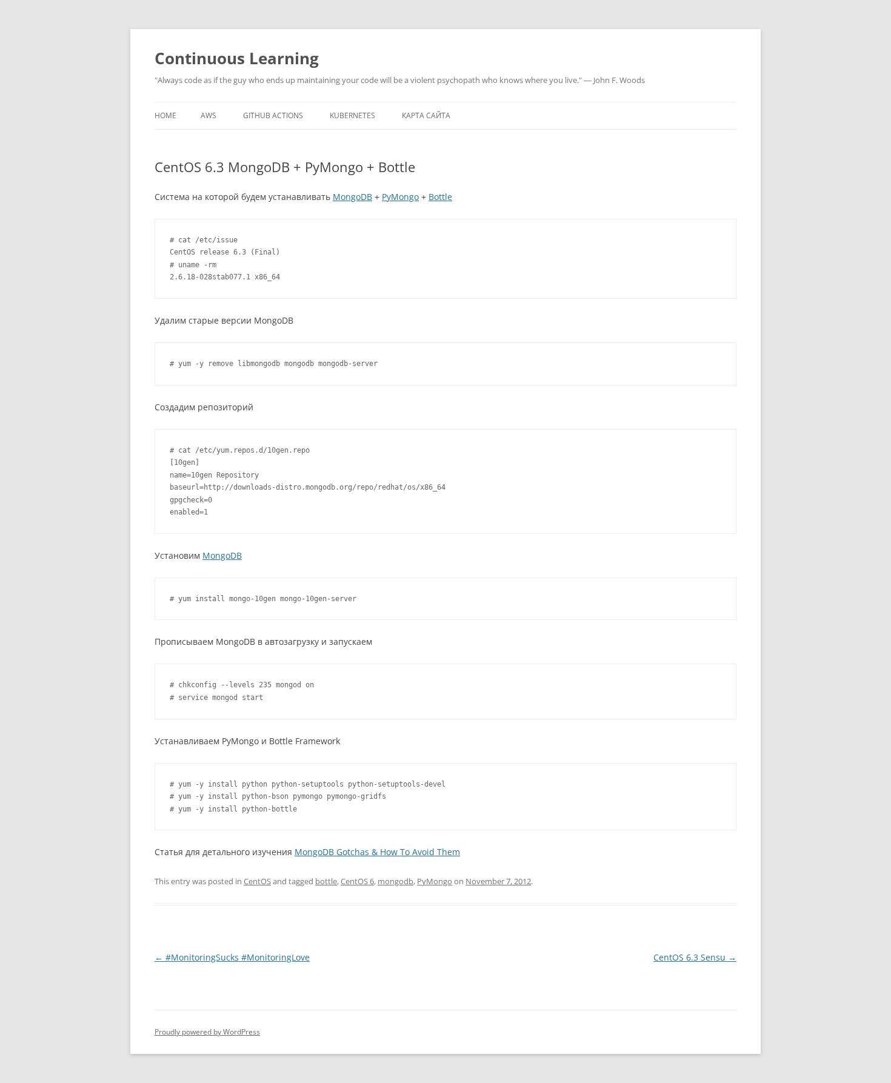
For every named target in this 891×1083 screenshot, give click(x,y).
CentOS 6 (357, 881)
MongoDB (352, 196)
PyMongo (400, 196)
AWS (208, 115)
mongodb (395, 881)
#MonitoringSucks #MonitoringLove (232, 957)
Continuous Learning (237, 58)
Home (165, 115)
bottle (326, 881)
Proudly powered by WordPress (207, 1032)
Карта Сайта (426, 115)
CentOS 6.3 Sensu (694, 957)
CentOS (257, 881)
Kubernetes (352, 115)
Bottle (440, 196)
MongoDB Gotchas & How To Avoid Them (377, 852)
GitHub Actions (273, 115)
